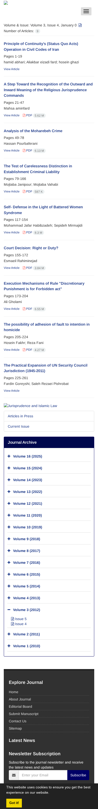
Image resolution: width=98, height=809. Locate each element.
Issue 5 (20, 619)
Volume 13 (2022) (27, 492)
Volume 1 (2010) (26, 646)
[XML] (80, 25)
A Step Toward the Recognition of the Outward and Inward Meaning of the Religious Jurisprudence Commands (48, 89)
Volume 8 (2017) (26, 551)
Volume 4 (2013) (26, 598)
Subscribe (78, 775)
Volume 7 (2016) (26, 563)
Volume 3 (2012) (26, 610)
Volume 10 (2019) (27, 527)
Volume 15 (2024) (27, 468)
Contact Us (17, 721)
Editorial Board (20, 706)
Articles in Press (20, 416)
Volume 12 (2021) (27, 503)
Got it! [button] (14, 803)
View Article (12, 69)
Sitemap (15, 728)
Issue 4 (20, 624)
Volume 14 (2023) (27, 480)
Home (13, 692)
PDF (34, 115)
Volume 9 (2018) (26, 539)
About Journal (20, 699)
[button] (51, 793)
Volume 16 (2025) (27, 456)
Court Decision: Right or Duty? (31, 248)
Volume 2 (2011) (26, 634)
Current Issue (18, 426)
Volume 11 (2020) (27, 515)
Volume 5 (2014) (26, 586)
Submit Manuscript (23, 714)
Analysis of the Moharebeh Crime (33, 131)
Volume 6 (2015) (26, 574)
